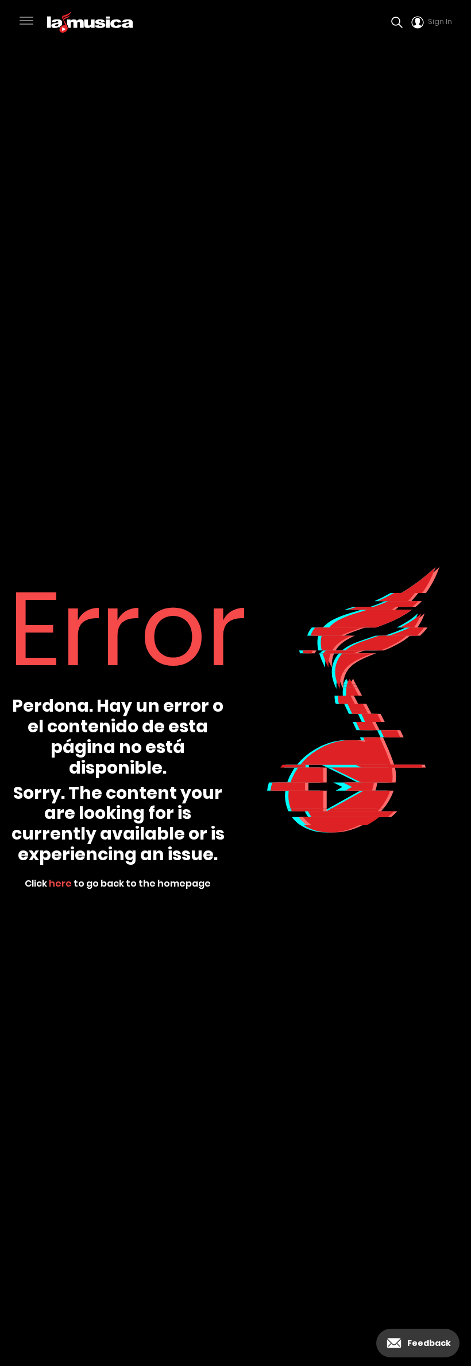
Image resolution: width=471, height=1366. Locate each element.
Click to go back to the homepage (118, 883)
